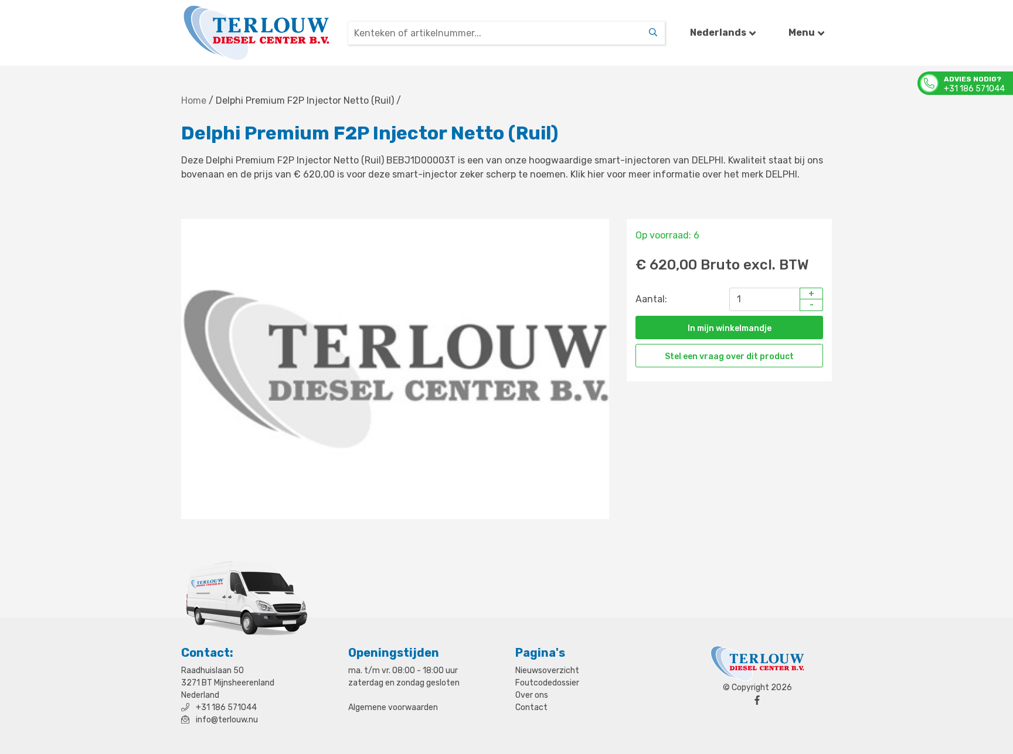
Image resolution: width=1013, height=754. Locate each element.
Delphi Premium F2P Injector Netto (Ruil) (305, 100)
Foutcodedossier (547, 683)
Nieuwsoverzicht (547, 670)
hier (595, 174)
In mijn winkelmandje (729, 328)
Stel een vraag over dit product (729, 356)
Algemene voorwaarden (393, 707)
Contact (531, 707)
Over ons (531, 695)
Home (193, 100)
